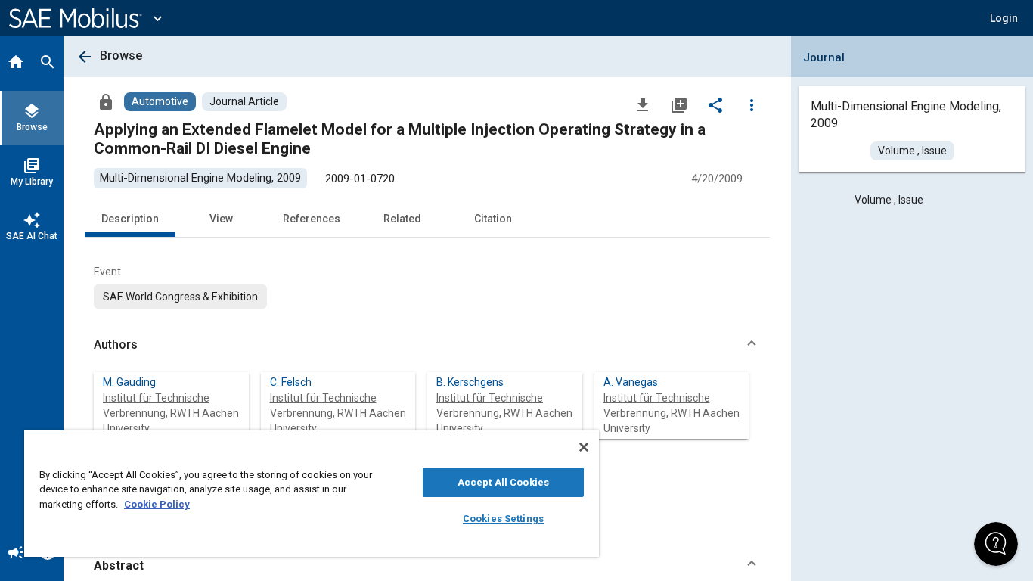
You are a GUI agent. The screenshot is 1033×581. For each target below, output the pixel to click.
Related (402, 219)
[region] (311, 493)
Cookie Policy (157, 504)
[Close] (583, 447)
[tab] (16, 63)
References (311, 219)
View (221, 219)
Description (130, 219)
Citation (493, 219)
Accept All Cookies (503, 482)
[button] (427, 345)
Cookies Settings (503, 518)
